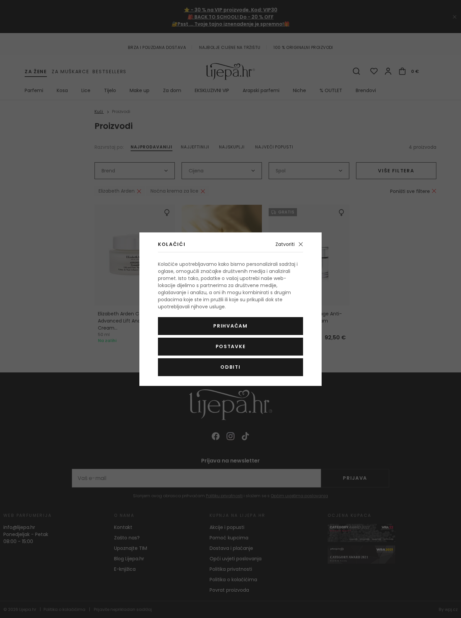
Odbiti (230, 367)
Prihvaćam (230, 325)
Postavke (230, 346)
